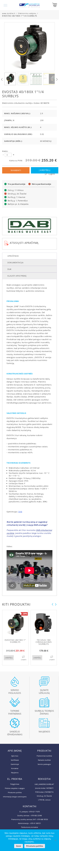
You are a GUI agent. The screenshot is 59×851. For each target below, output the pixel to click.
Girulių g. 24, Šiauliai (17, 193)
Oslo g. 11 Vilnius (16, 190)
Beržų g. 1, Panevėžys (18, 200)
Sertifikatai (15, 760)
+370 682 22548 (36, 815)
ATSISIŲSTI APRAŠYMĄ (24, 243)
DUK (9, 269)
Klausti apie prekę (16, 275)
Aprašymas (13, 256)
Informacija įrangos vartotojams (14, 797)
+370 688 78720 (42, 819)
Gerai (18, 846)
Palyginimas (14, 784)
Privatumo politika (15, 792)
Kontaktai (14, 768)
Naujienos (14, 772)
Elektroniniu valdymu (27, 13)
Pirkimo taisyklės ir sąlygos (15, 788)
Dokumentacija (15, 262)
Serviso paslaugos (44, 764)
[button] (56, 79)
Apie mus (14, 756)
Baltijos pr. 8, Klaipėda (18, 204)
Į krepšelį (44, 170)
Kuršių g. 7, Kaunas (16, 197)
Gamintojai (15, 764)
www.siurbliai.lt (8, 13)
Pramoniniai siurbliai (44, 756)
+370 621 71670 (34, 812)
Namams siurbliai (44, 760)
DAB (20, 511)
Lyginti (52, 174)
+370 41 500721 (35, 823)
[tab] (29, 256)
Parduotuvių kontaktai (29, 827)
